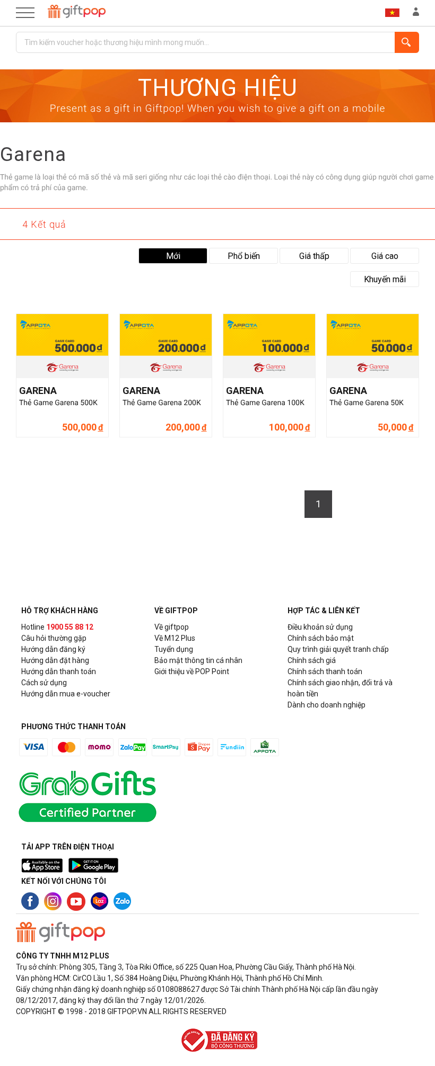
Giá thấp (314, 256)
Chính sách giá (312, 660)
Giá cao (384, 256)
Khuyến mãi (385, 279)
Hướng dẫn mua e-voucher (65, 693)
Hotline (57, 627)
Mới (173, 256)
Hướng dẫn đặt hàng (55, 660)
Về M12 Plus (174, 638)
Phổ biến (244, 256)
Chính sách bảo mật (321, 638)
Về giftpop (171, 627)
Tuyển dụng (173, 649)
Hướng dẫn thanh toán (58, 671)
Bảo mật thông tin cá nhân (198, 660)
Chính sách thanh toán (325, 671)
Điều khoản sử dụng (320, 627)
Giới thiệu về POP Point (191, 671)
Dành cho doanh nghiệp (327, 705)
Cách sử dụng (44, 682)
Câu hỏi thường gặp (53, 638)
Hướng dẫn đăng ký (53, 649)
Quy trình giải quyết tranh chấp (338, 649)
